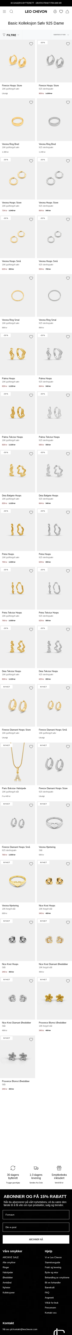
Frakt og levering (53, 1267)
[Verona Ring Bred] (17, 119)
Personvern (50, 1308)
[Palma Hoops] (17, 354)
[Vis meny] (4, 11)
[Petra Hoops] (17, 529)
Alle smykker (9, 1262)
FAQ (47, 1293)
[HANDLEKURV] (67, 11)
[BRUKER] (55, 11)
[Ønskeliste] (61, 11)
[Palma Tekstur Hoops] (17, 412)
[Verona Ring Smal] (17, 295)
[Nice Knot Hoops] (54, 881)
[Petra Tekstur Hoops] (17, 588)
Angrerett (49, 1298)
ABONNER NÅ (36, 1239)
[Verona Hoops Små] (17, 236)
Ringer (6, 1267)
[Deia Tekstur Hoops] (17, 646)
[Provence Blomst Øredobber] (54, 998)
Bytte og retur (51, 1272)
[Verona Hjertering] (54, 822)
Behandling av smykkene (57, 1277)
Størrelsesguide (52, 1262)
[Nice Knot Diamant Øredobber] (54, 939)
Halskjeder (8, 1272)
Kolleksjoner (9, 1293)
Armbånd (7, 1283)
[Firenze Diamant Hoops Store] (17, 705)
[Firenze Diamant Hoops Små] (54, 705)
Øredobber (8, 1277)
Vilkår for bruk (51, 1303)
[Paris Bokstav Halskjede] (17, 764)
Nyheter (6, 1287)
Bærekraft (50, 1287)
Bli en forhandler (53, 1283)
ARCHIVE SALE (11, 1257)
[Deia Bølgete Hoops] (17, 471)
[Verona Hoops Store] (17, 178)
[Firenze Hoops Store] (17, 61)
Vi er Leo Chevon (53, 1257)
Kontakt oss (51, 1313)
